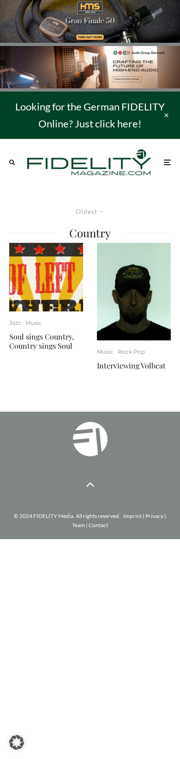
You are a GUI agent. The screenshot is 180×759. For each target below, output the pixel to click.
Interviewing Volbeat (131, 365)
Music (33, 322)
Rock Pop (131, 351)
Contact (98, 525)
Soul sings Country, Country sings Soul (41, 341)
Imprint (132, 515)
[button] (16, 742)
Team (78, 525)
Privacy (154, 515)
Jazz (15, 322)
